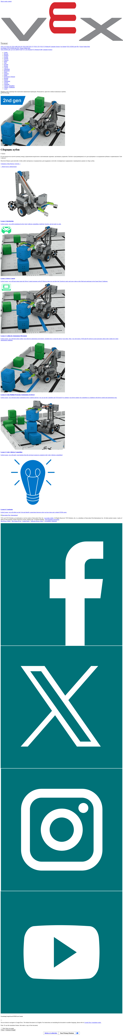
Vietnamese (7, 81)
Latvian (6, 67)
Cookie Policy (26, 521)
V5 (24, 49)
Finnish (6, 79)
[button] (61, 645)
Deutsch (6, 55)
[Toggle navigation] (1, 42)
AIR (41, 49)
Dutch (5, 72)
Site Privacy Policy (6, 521)
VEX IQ (20, 46)
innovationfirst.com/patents (52, 519)
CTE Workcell (29, 49)
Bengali (6, 54)
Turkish (6, 82)
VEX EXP (25, 46)
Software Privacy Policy (37, 521)
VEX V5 (31, 46)
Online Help (86, 46)
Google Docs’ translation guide (92, 1022)
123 (12, 49)
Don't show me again (8, 1028)
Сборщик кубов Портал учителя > (10, 163)
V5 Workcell (36, 49)
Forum (81, 46)
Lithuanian (7, 69)
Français (6, 60)
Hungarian (7, 70)
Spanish (6, 58)
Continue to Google (10, 1030)
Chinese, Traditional (9, 87)
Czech (5, 89)
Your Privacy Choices (67, 1033)
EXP (21, 49)
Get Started (63, 46)
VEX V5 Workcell (45, 46)
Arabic (6, 52)
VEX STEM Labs (71, 46)
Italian (5, 61)
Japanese (6, 73)
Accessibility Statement (50, 521)
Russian (6, 78)
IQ (19, 49)
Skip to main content (6, 1)
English (6, 57)
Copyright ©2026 (48, 518)
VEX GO (8, 46)
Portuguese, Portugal (9, 76)
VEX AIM (14, 46)
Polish (5, 75)
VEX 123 (3, 46)
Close (2, 1030)
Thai (5, 63)
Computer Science (55, 46)
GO (14, 49)
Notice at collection (51, 1033)
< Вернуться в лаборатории (9, 166)
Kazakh (6, 64)
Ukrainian (6, 84)
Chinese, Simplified (9, 85)
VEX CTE (37, 46)
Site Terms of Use (16, 521)
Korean (6, 66)
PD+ (78, 46)
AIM (16, 49)
